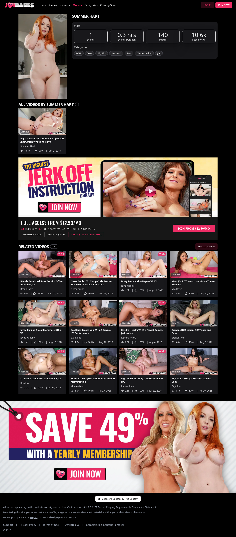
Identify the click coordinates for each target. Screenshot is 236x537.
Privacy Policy (30, 525)
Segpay (33, 517)
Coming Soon (108, 5)
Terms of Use (53, 525)
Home (42, 5)
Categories (91, 5)
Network (65, 5)
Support (10, 525)
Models (77, 5)
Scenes (52, 5)
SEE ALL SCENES (206, 246)
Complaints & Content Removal (105, 525)
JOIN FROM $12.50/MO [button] (194, 228)
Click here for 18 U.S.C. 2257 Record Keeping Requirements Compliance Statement (111, 507)
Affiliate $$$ (74, 525)
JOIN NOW (224, 5)
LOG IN (208, 5)
